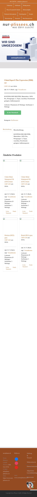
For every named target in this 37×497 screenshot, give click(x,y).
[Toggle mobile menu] (33, 29)
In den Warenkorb (12, 112)
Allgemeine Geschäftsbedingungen (30, 472)
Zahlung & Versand (29, 456)
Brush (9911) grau (26, 235)
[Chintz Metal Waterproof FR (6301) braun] (27, 166)
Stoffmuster (14, 120)
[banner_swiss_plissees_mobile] (18, 33)
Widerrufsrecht (30, 462)
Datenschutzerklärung (30, 466)
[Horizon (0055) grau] (10, 225)
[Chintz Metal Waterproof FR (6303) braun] (10, 166)
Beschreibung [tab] (7, 129)
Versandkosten (22, 89)
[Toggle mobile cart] (29, 29)
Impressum (30, 477)
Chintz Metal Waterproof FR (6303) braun (9, 179)
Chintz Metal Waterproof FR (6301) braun (25, 179)
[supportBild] (30, 481)
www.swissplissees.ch (21, 477)
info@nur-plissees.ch (22, 1)
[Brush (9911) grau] (27, 225)
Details (14, 211)
